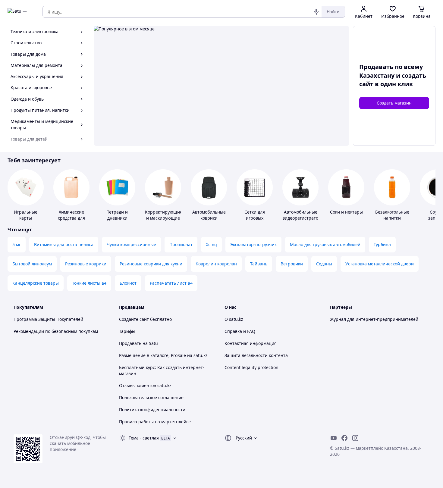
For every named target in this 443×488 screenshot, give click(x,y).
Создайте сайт (134, 319)
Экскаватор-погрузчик (253, 244)
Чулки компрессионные (131, 244)
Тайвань (258, 264)
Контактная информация (251, 343)
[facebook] (344, 438)
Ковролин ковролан (216, 264)
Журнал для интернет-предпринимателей (374, 319)
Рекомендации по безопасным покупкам (56, 331)
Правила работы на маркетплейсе (155, 421)
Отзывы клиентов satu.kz (145, 385)
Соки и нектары (346, 212)
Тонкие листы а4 (89, 283)
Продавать (130, 343)
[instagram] (355, 438)
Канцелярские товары (35, 283)
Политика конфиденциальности (152, 409)
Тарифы (127, 331)
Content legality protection (251, 367)
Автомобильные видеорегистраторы (303, 215)
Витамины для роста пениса (63, 244)
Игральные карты (25, 215)
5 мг (16, 244)
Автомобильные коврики (209, 215)
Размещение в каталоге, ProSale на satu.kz (163, 355)
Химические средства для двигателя (71, 218)
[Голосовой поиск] (316, 11)
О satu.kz (234, 319)
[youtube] (333, 438)
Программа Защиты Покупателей (48, 319)
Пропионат (181, 244)
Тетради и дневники (117, 215)
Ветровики (292, 264)
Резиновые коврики (85, 264)
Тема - (144, 438)
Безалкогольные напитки (392, 215)
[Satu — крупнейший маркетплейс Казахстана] (21, 11)
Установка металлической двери (379, 264)
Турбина (382, 244)
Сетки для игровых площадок (254, 218)
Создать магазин (394, 103)
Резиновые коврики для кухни (151, 264)
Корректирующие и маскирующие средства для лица (163, 221)
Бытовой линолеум (32, 264)
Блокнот (128, 283)
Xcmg (211, 244)
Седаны (324, 264)
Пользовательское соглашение (151, 397)
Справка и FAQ (240, 331)
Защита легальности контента (256, 355)
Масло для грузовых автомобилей (325, 244)
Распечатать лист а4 (171, 283)
